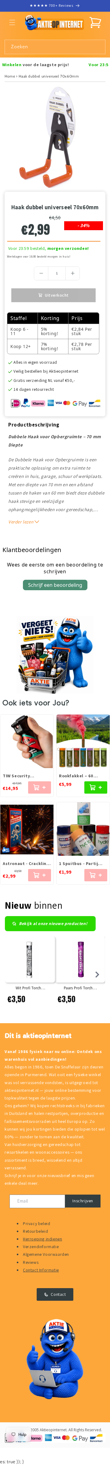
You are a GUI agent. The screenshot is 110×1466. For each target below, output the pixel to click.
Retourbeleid (35, 1231)
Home (10, 76)
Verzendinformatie (41, 1246)
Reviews (30, 1262)
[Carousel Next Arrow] (97, 974)
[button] (12, 22)
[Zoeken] (98, 47)
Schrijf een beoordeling (55, 585)
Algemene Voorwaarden (46, 1254)
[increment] (72, 273)
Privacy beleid (36, 1223)
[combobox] (55, 47)
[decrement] (41, 273)
